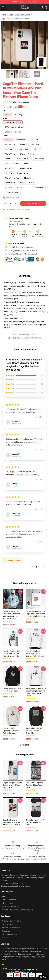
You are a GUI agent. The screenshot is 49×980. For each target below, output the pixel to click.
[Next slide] (44, 44)
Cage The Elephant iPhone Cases (15, 19)
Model (5, 136)
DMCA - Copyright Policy (11, 906)
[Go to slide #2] (24, 74)
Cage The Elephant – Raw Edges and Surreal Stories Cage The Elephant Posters (36, 613)
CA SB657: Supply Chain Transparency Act (17, 910)
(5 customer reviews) (21, 102)
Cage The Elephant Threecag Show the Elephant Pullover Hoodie (35, 653)
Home (3, 15)
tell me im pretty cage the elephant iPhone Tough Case (35, 822)
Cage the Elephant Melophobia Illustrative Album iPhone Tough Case (12, 822)
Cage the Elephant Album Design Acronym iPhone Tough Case (12, 785)
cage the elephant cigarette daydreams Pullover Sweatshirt (10, 730)
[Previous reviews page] (32, 567)
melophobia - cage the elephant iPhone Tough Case (34, 785)
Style (5, 118)
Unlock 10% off (5, 969)
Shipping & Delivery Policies (12, 921)
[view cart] (45, 7)
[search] (41, 7)
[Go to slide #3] (37, 74)
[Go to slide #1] (12, 74)
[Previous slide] (4, 44)
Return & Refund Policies (11, 928)
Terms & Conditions (9, 900)
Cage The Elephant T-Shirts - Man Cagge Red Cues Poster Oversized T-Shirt (12, 653)
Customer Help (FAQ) (9, 934)
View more (24, 745)
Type (5, 111)
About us (5, 896)
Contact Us (6, 931)
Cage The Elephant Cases (19, 15)
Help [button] (44, 977)
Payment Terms (7, 924)
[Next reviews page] (44, 567)
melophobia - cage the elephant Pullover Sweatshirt (34, 730)
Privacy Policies (7, 903)
